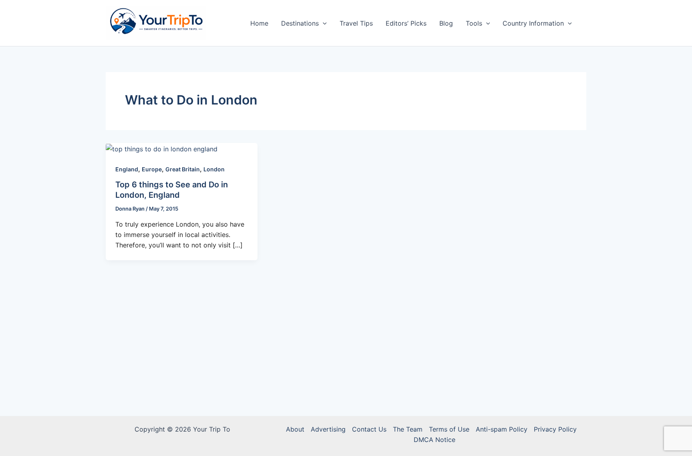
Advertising (328, 429)
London (214, 169)
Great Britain (182, 169)
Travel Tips (356, 23)
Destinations (300, 23)
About (295, 429)
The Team (407, 429)
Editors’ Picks (406, 23)
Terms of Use (449, 429)
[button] (323, 23)
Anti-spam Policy (501, 429)
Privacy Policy (555, 429)
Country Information (533, 23)
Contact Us (369, 429)
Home (259, 23)
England (126, 169)
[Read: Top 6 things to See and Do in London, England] (161, 148)
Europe (152, 169)
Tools (474, 23)
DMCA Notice (434, 440)
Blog (446, 23)
